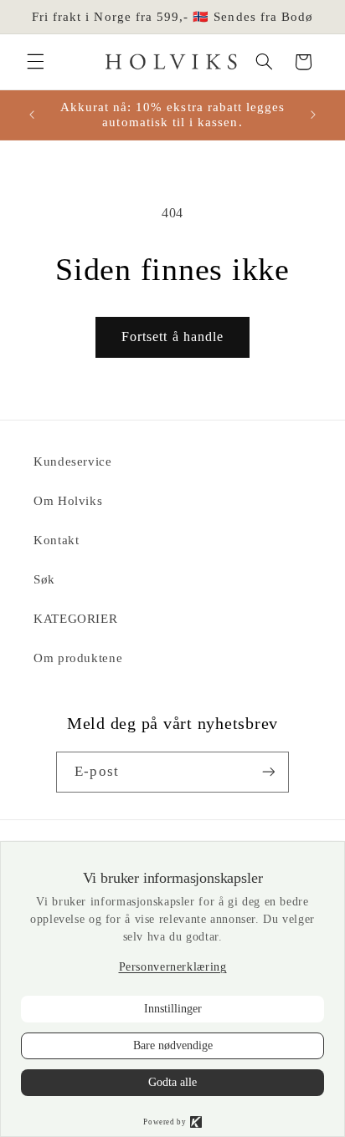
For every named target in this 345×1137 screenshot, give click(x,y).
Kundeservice (72, 461)
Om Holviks (67, 500)
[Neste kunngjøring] (313, 114)
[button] (35, 62)
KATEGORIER (75, 618)
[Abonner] (268, 772)
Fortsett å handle (172, 336)
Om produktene (77, 658)
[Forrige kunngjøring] (31, 114)
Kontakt (56, 540)
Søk (44, 579)
